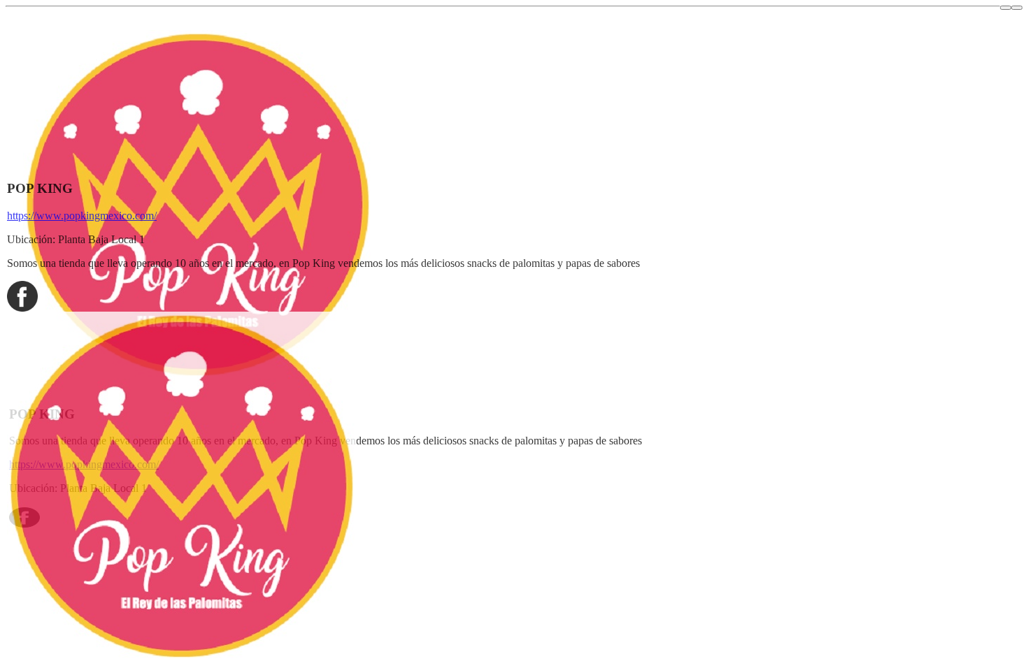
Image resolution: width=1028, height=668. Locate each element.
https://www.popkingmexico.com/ (82, 216)
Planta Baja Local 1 (101, 239)
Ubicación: (31, 239)
